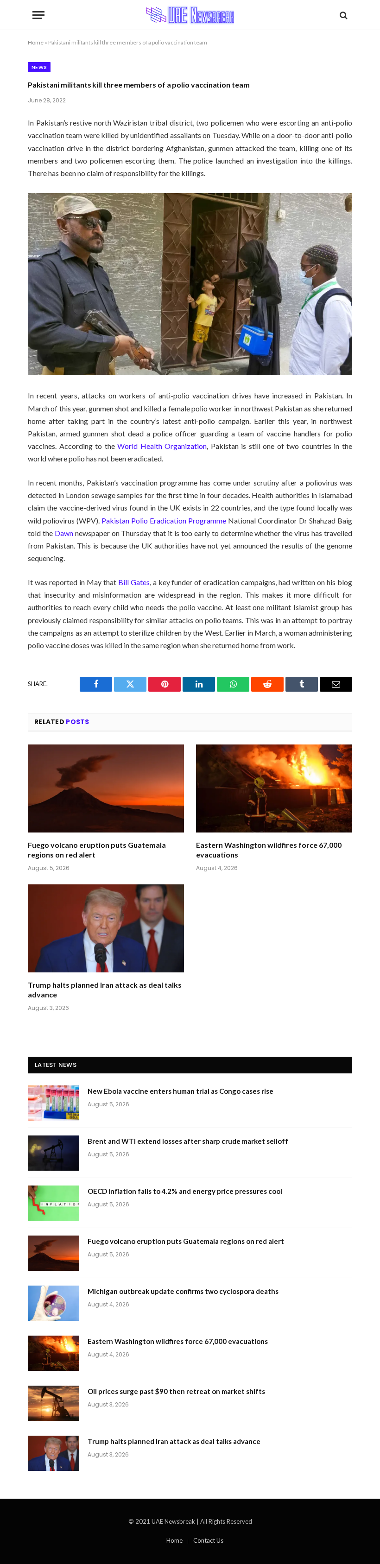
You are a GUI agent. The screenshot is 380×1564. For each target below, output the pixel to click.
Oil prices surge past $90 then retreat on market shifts (176, 1391)
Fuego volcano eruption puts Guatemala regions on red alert (97, 849)
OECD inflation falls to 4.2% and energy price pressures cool (185, 1191)
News (39, 67)
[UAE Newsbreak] (190, 15)
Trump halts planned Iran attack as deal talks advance (105, 989)
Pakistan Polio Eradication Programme (163, 520)
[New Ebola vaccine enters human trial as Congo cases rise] (53, 1103)
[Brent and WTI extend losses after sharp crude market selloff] (53, 1153)
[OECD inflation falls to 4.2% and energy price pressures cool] (53, 1203)
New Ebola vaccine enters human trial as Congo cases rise (180, 1091)
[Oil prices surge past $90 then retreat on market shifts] (53, 1403)
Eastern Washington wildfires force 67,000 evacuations (269, 849)
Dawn (64, 533)
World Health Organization (162, 445)
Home (36, 42)
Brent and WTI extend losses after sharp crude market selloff (188, 1141)
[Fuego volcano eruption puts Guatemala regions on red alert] (106, 788)
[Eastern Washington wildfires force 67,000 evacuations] (274, 788)
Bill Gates (134, 582)
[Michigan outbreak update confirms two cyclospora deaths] (53, 1303)
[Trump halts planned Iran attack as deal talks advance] (106, 928)
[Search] (343, 15)
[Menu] (38, 15)
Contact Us (208, 1540)
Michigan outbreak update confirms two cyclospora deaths (183, 1291)
